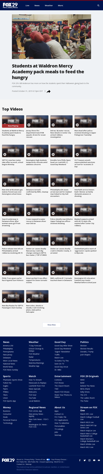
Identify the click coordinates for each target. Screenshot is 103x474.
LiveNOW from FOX (37, 386)
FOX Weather (34, 354)
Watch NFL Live (86, 414)
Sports (6, 376)
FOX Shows (59, 383)
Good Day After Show (63, 345)
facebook (80, 460)
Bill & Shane (85, 389)
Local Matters (34, 401)
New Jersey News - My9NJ (36, 415)
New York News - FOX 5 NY (38, 420)
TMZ (56, 389)
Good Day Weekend (63, 348)
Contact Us (59, 414)
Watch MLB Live (87, 422)
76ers (5, 395)
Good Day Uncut (61, 367)
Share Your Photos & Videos (63, 396)
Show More (51, 325)
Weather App (34, 366)
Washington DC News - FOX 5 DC (38, 425)
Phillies (6, 392)
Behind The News (87, 386)
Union (5, 398)
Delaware (7, 357)
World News (8, 367)
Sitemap (58, 435)
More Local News (10, 360)
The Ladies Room (87, 398)
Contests (58, 380)
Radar (31, 357)
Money (7, 407)
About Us (60, 407)
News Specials (34, 389)
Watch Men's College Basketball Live (88, 434)
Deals (5, 417)
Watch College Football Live (89, 418)
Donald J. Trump (86, 351)
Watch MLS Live (86, 447)
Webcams (33, 392)
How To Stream (35, 380)
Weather (34, 342)
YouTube (32, 398)
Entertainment (63, 376)
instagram (89, 460)
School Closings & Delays (36, 349)
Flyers (5, 389)
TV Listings (59, 429)
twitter (85, 460)
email (99, 460)
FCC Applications (61, 420)
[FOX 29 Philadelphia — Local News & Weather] (11, 5)
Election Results (86, 348)
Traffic (57, 354)
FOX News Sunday (10, 370)
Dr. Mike (58, 370)
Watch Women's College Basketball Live (89, 440)
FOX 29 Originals (89, 376)
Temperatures (34, 360)
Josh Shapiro (85, 354)
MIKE (82, 380)
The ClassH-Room (62, 386)
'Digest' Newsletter (62, 351)
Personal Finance (10, 420)
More (60, 5)
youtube (94, 460)
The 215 (83, 395)
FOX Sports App (9, 401)
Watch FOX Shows (62, 392)
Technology (8, 423)
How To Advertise (62, 423)
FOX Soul (32, 395)
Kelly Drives (85, 392)
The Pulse (84, 401)
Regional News (37, 407)
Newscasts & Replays (37, 383)
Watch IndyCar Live (88, 430)
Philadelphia (8, 348)
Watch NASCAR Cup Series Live (88, 426)
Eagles (5, 386)
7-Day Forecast (35, 345)
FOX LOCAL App (35, 411)
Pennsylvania (8, 351)
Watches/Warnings (36, 363)
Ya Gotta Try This (62, 360)
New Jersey (7, 354)
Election (83, 345)
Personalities (60, 426)
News (6, 342)
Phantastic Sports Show (12, 380)
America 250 (8, 345)
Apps (57, 411)
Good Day (60, 342)
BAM (82, 383)
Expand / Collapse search (98, 6)
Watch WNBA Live (87, 444)
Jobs (56, 432)
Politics (84, 342)
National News (9, 364)
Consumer (7, 414)
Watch (32, 376)
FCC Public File (60, 417)
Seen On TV (59, 364)
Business (6, 411)
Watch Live (59, 357)
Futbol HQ (7, 383)
